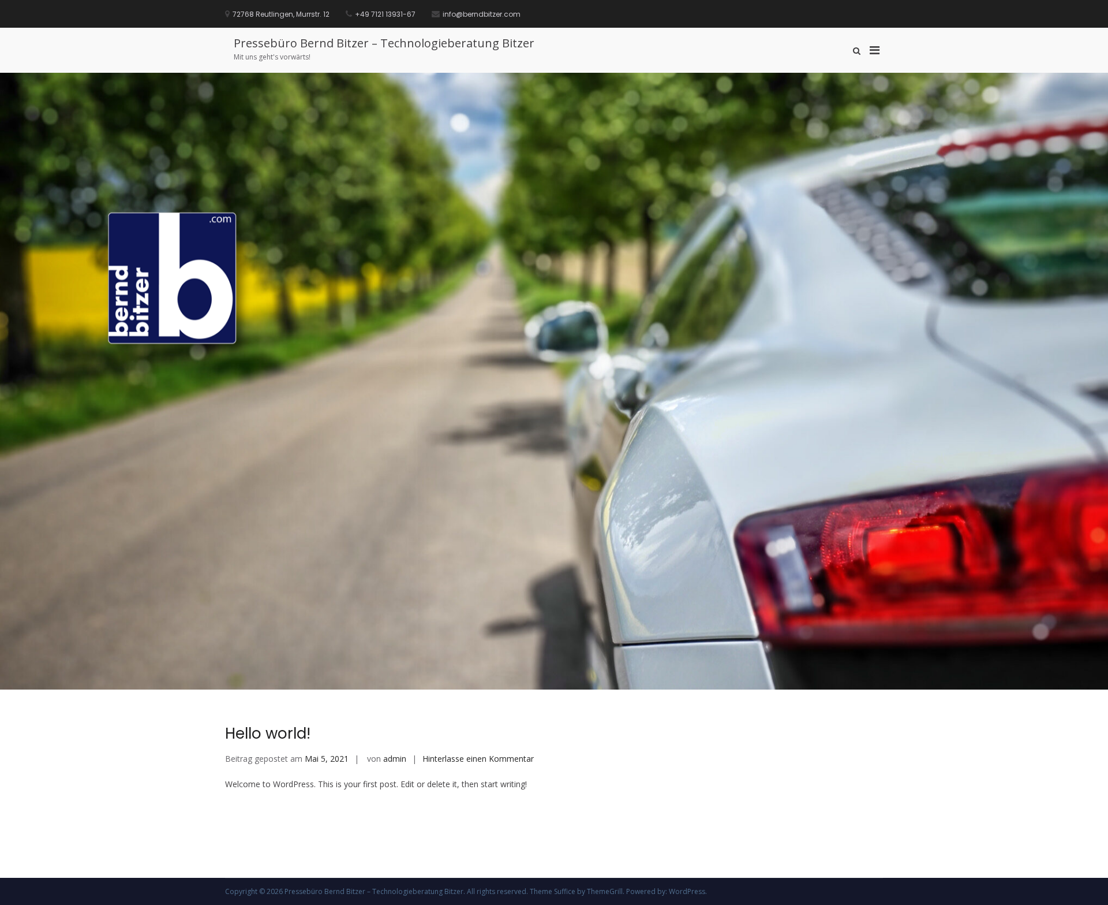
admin (394, 758)
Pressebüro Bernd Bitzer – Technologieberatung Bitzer (384, 43)
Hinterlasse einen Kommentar (478, 758)
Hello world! (267, 733)
